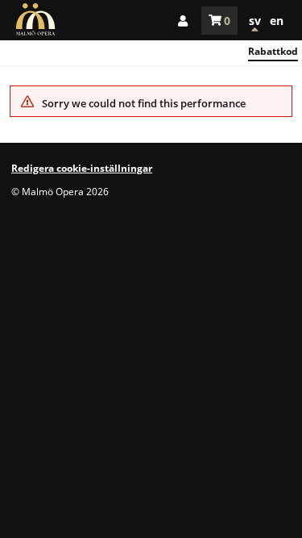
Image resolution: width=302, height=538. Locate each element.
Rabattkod (273, 51)
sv (255, 20)
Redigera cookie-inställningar (81, 168)
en (276, 20)
